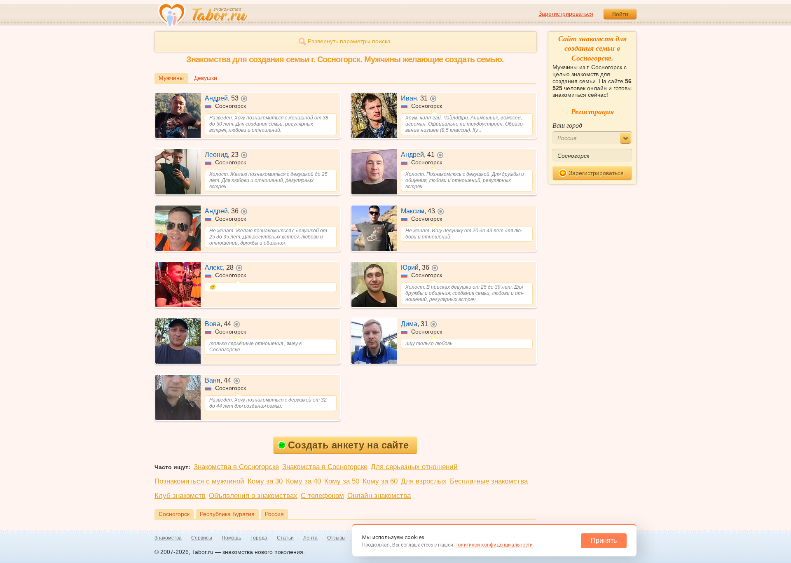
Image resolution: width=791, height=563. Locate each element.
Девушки (205, 78)
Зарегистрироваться (565, 13)
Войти (620, 14)
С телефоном (322, 496)
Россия (274, 514)
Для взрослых (424, 481)
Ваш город (567, 125)
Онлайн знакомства (379, 496)
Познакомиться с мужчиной (199, 481)
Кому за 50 (341, 481)
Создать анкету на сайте (348, 445)
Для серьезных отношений (414, 467)
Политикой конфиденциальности (493, 545)
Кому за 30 (265, 481)
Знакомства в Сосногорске (236, 467)
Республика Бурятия (227, 514)
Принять (604, 540)
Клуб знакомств (180, 496)
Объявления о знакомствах (253, 496)
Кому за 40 (303, 481)
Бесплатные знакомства (489, 481)
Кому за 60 (380, 481)
